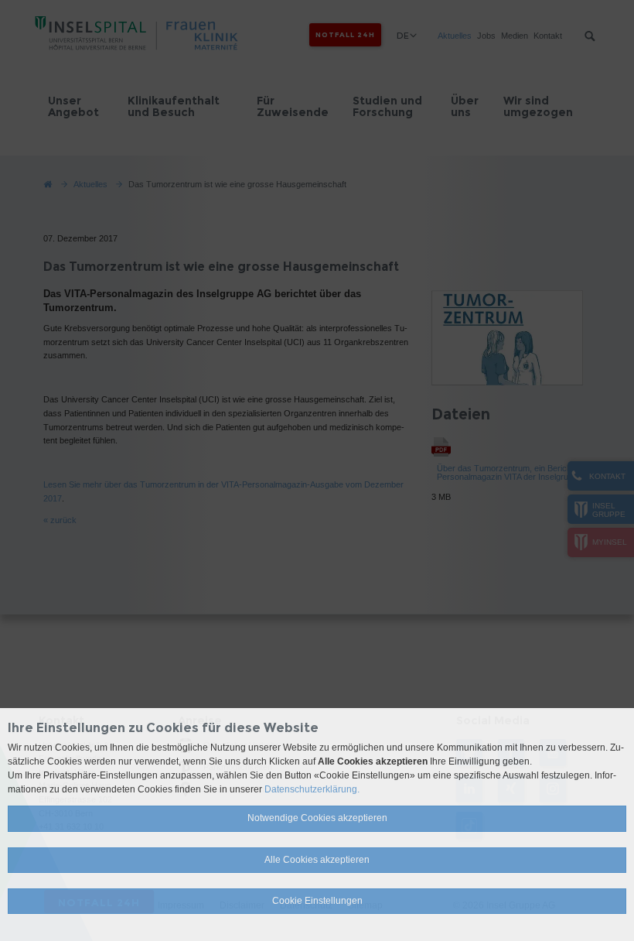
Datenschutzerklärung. (312, 789)
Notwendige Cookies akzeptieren (317, 818)
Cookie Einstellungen (317, 900)
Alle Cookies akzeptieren (317, 859)
